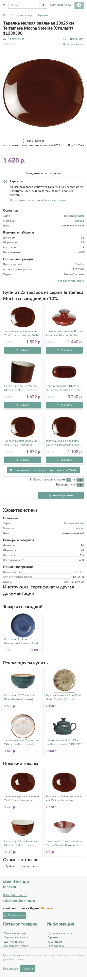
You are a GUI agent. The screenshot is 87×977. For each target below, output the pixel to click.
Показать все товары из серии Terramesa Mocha (45, 470)
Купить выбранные (61, 495)
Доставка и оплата (60, 933)
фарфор (79, 221)
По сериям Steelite (16, 946)
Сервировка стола (16, 937)
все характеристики (71, 281)
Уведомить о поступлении (43, 173)
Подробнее (10, 968)
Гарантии (53, 937)
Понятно (27, 969)
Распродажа (56, 946)
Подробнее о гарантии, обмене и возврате (38, 200)
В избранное (76, 39)
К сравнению (15, 39)
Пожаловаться (16, 915)
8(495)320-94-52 (60, 5)
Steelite (79, 264)
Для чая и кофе (14, 941)
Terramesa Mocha (74, 216)
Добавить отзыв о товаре (22, 866)
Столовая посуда (15, 933)
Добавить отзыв (73, 44)
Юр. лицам (55, 941)
